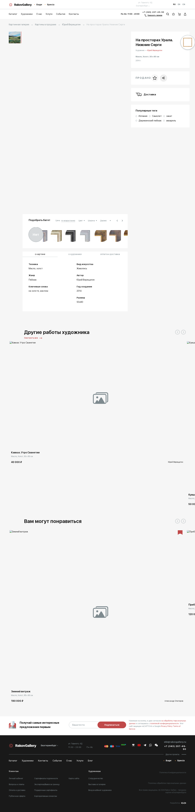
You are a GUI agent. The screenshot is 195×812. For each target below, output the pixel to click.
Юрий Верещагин (71, 24)
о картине (40, 254)
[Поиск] (167, 14)
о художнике (75, 254)
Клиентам (14, 771)
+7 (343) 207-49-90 (153, 12)
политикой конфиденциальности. (165, 723)
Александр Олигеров (174, 701)
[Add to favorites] (21, 445)
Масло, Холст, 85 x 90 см (22, 695)
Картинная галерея (19, 24)
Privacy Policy (167, 726)
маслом (44, 291)
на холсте (34, 291)
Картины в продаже (45, 24)
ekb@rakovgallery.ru (175, 742)
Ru (174, 4)
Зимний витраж (20, 691)
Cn (183, 4)
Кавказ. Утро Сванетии (25, 452)
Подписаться (111, 725)
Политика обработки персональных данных (167, 783)
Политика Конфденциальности (172, 772)
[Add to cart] (14, 445)
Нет (36, 235)
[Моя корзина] (179, 14)
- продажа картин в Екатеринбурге (175, 791)
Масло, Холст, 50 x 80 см (22, 456)
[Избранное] (173, 14)
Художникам (94, 771)
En (179, 4)
